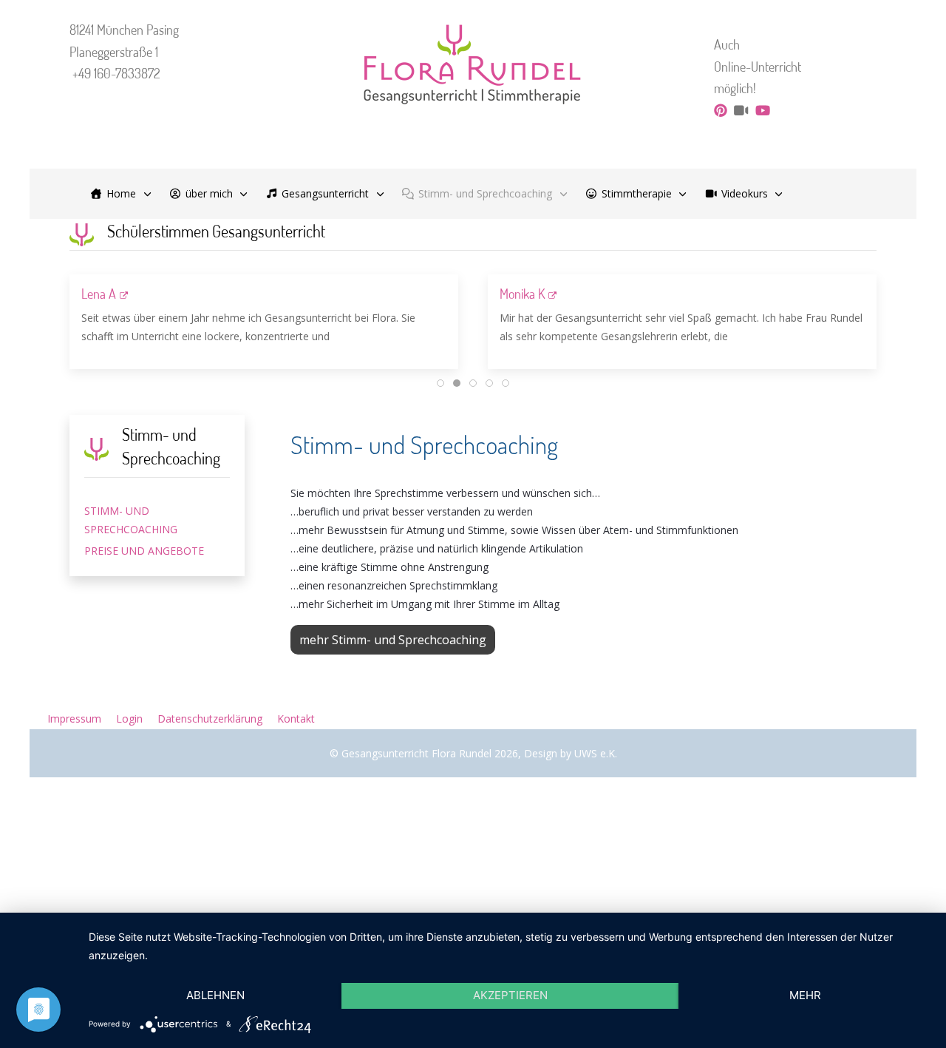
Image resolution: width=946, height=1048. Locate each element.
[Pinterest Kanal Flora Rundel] (720, 110)
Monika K (522, 293)
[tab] (440, 383)
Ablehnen (215, 995)
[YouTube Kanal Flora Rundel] (762, 110)
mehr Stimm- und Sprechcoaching (392, 640)
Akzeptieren (510, 995)
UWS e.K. (595, 753)
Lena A (98, 293)
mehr (805, 995)
